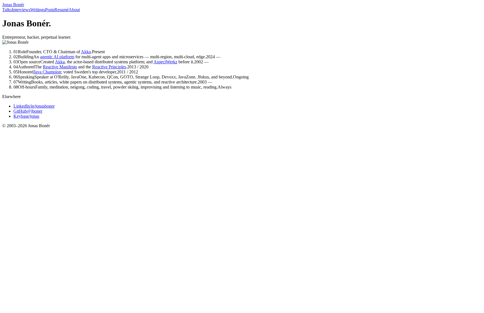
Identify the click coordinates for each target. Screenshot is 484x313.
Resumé (61, 9)
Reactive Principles (109, 66)
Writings (37, 9)
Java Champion (47, 71)
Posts (49, 9)
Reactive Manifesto (60, 66)
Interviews (21, 9)
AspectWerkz (165, 61)
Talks (7, 9)
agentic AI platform (57, 56)
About (74, 9)
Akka (86, 51)
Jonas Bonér (13, 4)
